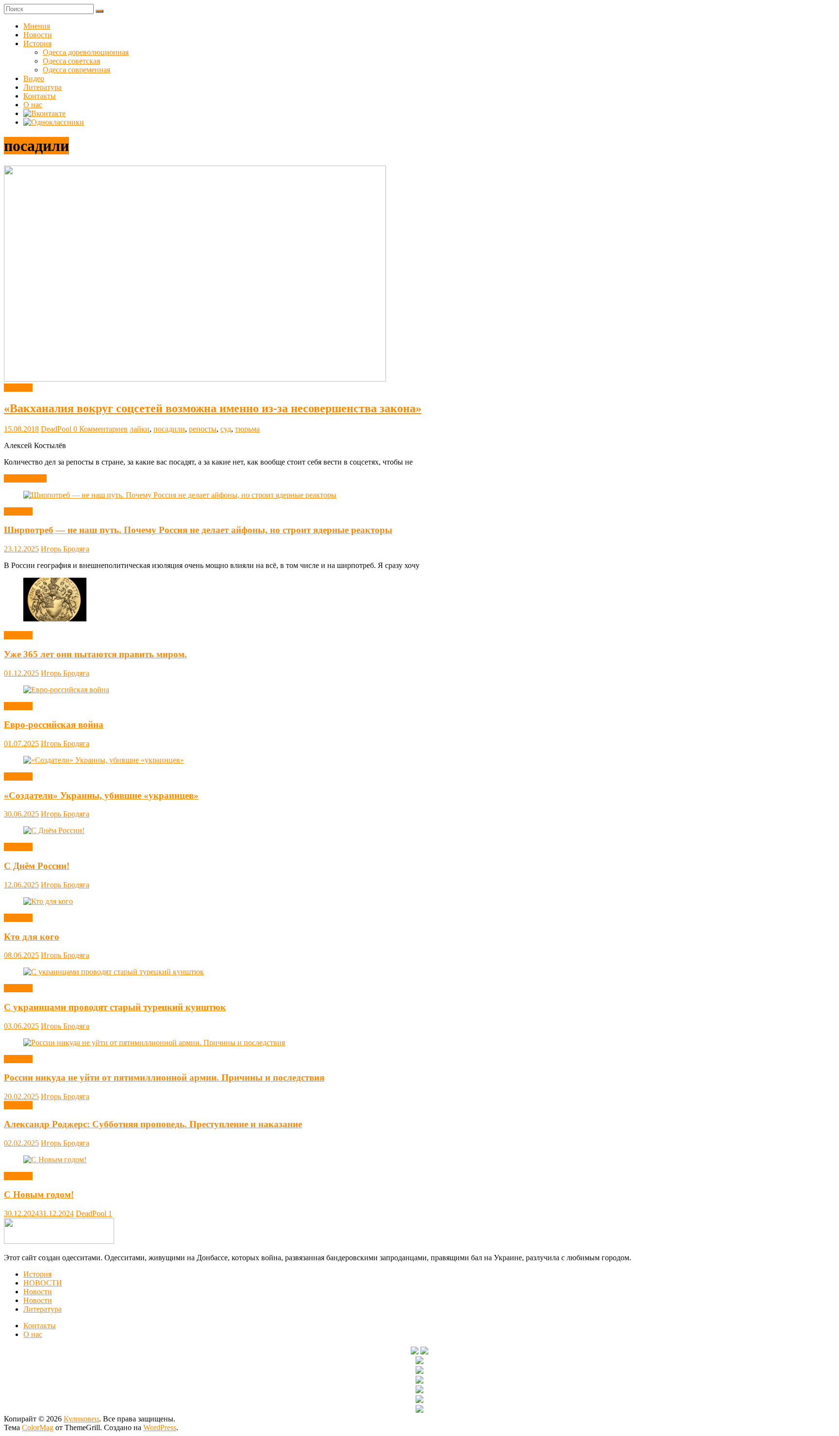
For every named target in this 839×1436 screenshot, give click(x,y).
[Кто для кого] (48, 901)
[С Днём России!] (53, 830)
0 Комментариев (100, 429)
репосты (203, 429)
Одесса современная (76, 70)
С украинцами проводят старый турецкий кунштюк (115, 1007)
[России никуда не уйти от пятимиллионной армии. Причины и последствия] (154, 1042)
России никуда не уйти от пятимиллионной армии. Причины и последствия (164, 1077)
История (37, 43)
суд (225, 429)
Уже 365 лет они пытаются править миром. (95, 654)
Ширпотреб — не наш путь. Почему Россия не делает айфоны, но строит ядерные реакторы (198, 530)
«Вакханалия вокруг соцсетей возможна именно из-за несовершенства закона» (212, 408)
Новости (37, 35)
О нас (32, 104)
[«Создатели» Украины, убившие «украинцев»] (103, 760)
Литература (42, 87)
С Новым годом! (39, 1194)
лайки (140, 429)
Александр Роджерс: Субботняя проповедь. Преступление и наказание (153, 1124)
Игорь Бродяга (65, 549)
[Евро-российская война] (66, 689)
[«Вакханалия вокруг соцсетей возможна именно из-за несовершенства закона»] (195, 379)
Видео (33, 78)
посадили (169, 429)
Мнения (36, 26)
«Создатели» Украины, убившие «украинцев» (101, 795)
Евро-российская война (53, 724)
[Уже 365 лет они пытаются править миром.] (54, 619)
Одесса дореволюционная (86, 52)
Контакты (39, 96)
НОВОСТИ (42, 1283)
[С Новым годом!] (54, 1159)
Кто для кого (31, 937)
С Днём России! (36, 866)
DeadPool (57, 429)
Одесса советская (71, 61)
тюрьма (247, 429)
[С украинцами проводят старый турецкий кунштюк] (113, 972)
